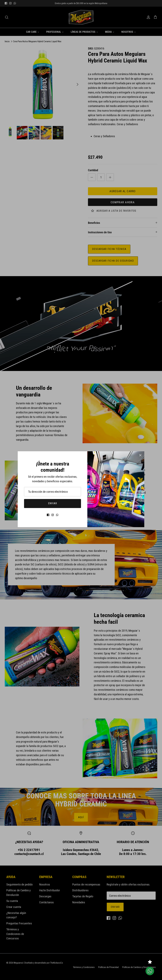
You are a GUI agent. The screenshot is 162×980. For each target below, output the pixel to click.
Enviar (52, 503)
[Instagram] (52, 515)
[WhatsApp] (57, 515)
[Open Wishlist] (150, 962)
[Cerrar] (140, 455)
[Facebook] (48, 515)
